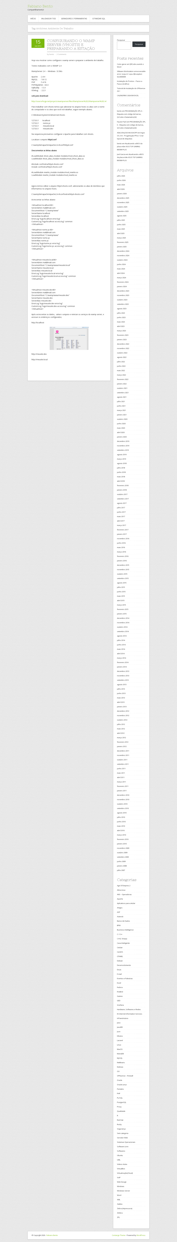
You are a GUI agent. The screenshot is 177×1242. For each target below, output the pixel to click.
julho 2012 (121, 724)
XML (118, 1199)
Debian (120, 961)
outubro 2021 (122, 388)
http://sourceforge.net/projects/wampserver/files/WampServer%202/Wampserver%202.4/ (69, 101)
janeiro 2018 (122, 490)
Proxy (119, 1107)
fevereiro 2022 (122, 379)
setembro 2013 (123, 680)
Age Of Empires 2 (123, 885)
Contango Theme (118, 1235)
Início (33, 18)
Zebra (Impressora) (124, 1208)
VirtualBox (121, 1168)
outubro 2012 (122, 720)
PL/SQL (120, 1098)
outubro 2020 (122, 419)
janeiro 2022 (122, 384)
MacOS (120, 1049)
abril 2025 (121, 233)
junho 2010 (121, 821)
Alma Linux (121, 890)
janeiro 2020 (122, 437)
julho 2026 (121, 176)
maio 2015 (121, 596)
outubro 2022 (122, 353)
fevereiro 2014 (122, 662)
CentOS (120, 952)
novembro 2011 (123, 755)
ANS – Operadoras (124, 894)
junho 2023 (121, 317)
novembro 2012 (123, 715)
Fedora (120, 987)
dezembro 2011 (123, 751)
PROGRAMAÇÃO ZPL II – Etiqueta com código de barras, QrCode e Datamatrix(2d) (130, 114)
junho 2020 (121, 423)
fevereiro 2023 (122, 335)
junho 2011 (121, 768)
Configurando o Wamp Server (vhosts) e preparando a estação (71, 45)
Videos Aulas (122, 1164)
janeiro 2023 (122, 339)
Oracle (119, 1080)
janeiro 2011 (122, 790)
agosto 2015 (121, 583)
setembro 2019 (123, 450)
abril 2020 (121, 432)
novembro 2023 (123, 295)
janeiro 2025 (122, 246)
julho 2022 (121, 361)
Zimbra (120, 1213)
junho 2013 (121, 693)
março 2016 (121, 552)
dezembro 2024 (123, 251)
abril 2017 (121, 521)
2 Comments (61, 54)
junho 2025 (121, 224)
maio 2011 (121, 773)
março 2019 (121, 459)
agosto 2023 (121, 308)
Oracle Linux (122, 1084)
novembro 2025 (123, 202)
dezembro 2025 (123, 198)
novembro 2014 (123, 622)
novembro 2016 (123, 538)
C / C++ (119, 934)
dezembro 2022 (123, 344)
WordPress (141, 1235)
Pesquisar (121, 40)
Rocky (119, 1124)
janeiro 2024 (122, 286)
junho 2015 (121, 591)
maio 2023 (121, 322)
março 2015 (121, 605)
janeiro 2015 (122, 614)
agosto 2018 (121, 463)
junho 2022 (121, 366)
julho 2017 (121, 507)
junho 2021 (121, 406)
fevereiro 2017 (122, 530)
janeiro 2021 (122, 415)
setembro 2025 (123, 211)
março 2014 (121, 658)
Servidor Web (122, 1138)
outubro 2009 (122, 852)
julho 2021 (121, 401)
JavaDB (120, 1027)
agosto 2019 (121, 454)
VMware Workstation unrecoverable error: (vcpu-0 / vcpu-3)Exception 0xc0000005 (131, 74)
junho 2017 (121, 512)
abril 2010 (121, 830)
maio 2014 (121, 649)
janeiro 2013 (122, 706)
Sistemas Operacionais (126, 1142)
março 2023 (121, 330)
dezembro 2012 (123, 711)
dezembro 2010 (123, 795)
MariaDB (120, 1053)
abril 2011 (121, 777)
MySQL (119, 1058)
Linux (119, 1045)
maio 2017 (121, 516)
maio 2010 (121, 826)
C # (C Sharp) (122, 938)
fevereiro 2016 (122, 556)
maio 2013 (121, 698)
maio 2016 (121, 547)
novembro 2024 (123, 255)
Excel (119, 983)
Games (120, 996)
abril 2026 (121, 189)
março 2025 (121, 238)
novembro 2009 (123, 848)
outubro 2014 (122, 627)
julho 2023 (121, 313)
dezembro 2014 (123, 618)
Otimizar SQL (98, 18)
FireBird (120, 992)
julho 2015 (121, 587)
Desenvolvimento (124, 965)
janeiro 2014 (122, 667)
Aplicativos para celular (126, 903)
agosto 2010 (121, 813)
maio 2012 (121, 729)
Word (119, 1195)
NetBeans (121, 1062)
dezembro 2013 (123, 671)
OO (118, 1071)
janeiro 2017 (122, 534)
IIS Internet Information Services (129, 1014)
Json (118, 1031)
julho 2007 (121, 870)
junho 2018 (121, 472)
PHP (118, 1093)
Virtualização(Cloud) (125, 1173)
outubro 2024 (122, 260)
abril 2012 (121, 733)
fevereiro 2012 (122, 742)
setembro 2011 (123, 764)
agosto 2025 (121, 216)
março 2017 (121, 525)
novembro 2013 (123, 675)
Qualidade (121, 1111)
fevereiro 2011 (122, 786)
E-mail (119, 974)
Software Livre (122, 1146)
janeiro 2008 (122, 866)
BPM (119, 925)
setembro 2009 (123, 857)
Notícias (120, 1067)
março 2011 (121, 782)
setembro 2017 (123, 499)
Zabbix (119, 1204)
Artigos (119, 908)
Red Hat (120, 1120)
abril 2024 (121, 273)
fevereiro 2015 (122, 609)
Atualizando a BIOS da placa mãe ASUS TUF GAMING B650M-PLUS (129, 146)
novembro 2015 (123, 569)
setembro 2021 (123, 392)
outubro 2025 (122, 207)
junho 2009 (121, 861)
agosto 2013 (121, 684)
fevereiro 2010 (122, 839)
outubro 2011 (122, 759)
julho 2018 (121, 468)
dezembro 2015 (123, 565)
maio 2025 (121, 229)
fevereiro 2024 (122, 282)
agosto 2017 (121, 503)
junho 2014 (121, 645)
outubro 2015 (122, 574)
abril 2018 (121, 481)
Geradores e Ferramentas (74, 18)
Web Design (121, 1182)
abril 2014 (121, 653)
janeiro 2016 (122, 560)
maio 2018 (121, 476)
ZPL (118, 1217)
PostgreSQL (121, 1102)
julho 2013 (121, 689)
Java (118, 1023)
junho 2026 (121, 180)
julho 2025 (121, 220)
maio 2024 (121, 269)
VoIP (119, 1177)
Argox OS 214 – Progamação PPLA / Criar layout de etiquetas (131, 136)
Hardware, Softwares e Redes (129, 1009)
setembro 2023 (123, 304)
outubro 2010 (122, 804)
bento (119, 111)
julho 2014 (121, 640)
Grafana (120, 1005)
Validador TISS (48, 18)
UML (118, 1160)
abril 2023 (121, 326)
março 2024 (121, 277)
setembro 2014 (123, 631)
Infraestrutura (122, 1018)
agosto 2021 (121, 397)
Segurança (121, 1129)
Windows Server (123, 1191)
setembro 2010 (123, 808)
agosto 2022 (121, 357)
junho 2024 (121, 264)
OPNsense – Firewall (125, 1076)
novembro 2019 (123, 445)
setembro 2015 (123, 578)
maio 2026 (121, 185)
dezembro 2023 (123, 291)
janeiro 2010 (122, 844)
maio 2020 (121, 428)
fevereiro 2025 (122, 242)
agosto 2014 (121, 636)
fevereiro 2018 (122, 485)
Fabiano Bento (40, 6)
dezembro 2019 (123, 441)
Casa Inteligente (123, 943)
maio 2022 (121, 370)
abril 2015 (121, 600)
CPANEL (120, 956)
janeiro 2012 (122, 746)
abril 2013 (121, 702)
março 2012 (121, 737)
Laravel (120, 1040)
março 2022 (121, 375)
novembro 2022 (123, 348)
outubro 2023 (122, 300)
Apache (120, 899)
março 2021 (121, 410)
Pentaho (120, 1089)
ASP (118, 912)
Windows (120, 1186)
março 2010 (121, 835)
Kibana (120, 1036)
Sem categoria (122, 1133)
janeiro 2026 (122, 193)
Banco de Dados (123, 921)
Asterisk (120, 916)
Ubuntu (120, 1155)
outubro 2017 (122, 494)
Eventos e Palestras (125, 978)
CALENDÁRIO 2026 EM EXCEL (128, 95)
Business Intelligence (125, 930)
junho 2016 (121, 543)
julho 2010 (121, 817)
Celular (120, 947)
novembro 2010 (123, 799)
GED (118, 1000)
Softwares (121, 1151)
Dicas (119, 969)
